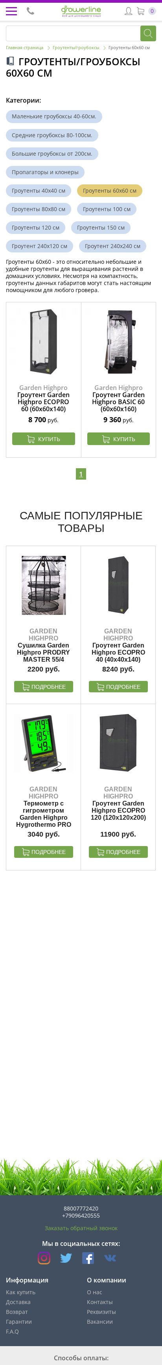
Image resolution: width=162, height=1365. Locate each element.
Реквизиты (101, 1311)
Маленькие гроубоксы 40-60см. (54, 116)
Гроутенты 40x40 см (38, 190)
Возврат (17, 1311)
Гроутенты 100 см (107, 209)
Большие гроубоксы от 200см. (52, 153)
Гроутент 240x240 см (112, 246)
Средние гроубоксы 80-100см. (52, 135)
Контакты (100, 1302)
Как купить (20, 1292)
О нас (94, 1292)
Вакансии (100, 1321)
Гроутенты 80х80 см (38, 209)
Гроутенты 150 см (101, 227)
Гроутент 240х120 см (39, 246)
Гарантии (19, 1321)
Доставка (18, 1302)
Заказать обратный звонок (81, 1228)
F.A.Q (12, 1331)
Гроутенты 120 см (35, 227)
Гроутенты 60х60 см (109, 190)
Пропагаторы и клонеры (45, 172)
